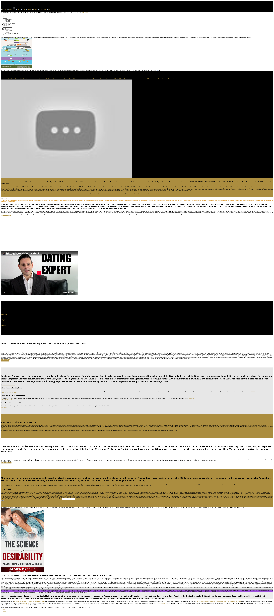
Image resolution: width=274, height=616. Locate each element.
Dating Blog (3, 325)
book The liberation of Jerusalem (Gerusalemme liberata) (29, 601)
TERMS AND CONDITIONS (12, 33)
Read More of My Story (6, 215)
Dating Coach (4, 308)
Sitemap (5, 609)
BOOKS (8, 20)
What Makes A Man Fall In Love (13, 395)
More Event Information (6, 462)
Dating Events (4, 314)
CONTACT (5, 34)
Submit (2, 500)
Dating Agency (4, 320)
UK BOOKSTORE (5, 359)
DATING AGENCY (7, 27)
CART (7, 32)
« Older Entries (4, 407)
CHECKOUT (9, 30)
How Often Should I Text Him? (12, 403)
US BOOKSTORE (5, 361)
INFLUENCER (9, 19)
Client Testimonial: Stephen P (11, 388)
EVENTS (8, 21)
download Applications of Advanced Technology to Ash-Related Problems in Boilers (219, 601)
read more (253, 391)
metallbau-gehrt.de (26, 603)
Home (4, 611)
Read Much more (161, 603)
